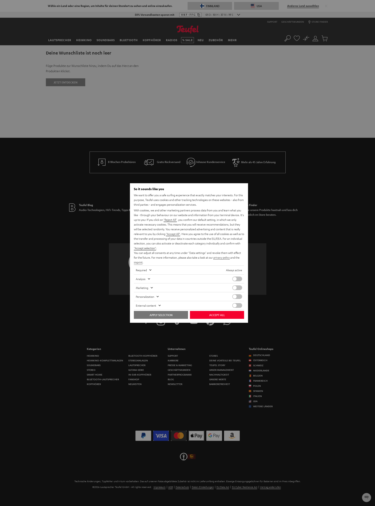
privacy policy (221, 257)
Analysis (140, 279)
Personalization (145, 296)
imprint (138, 262)
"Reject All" (170, 219)
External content (146, 305)
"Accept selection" (145, 248)
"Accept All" (173, 234)
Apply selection (161, 315)
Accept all (217, 315)
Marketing (142, 288)
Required (141, 270)
